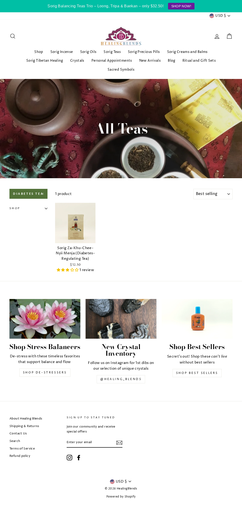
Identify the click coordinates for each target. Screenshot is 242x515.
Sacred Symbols (121, 69)
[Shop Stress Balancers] (44, 319)
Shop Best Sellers (197, 373)
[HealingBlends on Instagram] (69, 457)
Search (14, 441)
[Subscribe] (119, 443)
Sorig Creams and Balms (187, 52)
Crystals (77, 60)
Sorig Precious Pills (144, 52)
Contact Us (18, 434)
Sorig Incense (61, 52)
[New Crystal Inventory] (121, 319)
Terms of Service (22, 449)
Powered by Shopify (121, 497)
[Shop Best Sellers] (197, 319)
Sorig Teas (112, 52)
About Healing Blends (25, 419)
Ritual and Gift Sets (199, 60)
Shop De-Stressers (45, 373)
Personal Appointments (111, 60)
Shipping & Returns (24, 426)
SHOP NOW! (181, 6)
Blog (171, 60)
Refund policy (19, 456)
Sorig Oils (88, 52)
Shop (38, 52)
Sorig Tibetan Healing (44, 60)
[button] (68, 270)
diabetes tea (28, 194)
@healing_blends (121, 379)
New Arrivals (150, 60)
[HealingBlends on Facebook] (79, 457)
